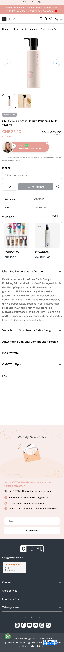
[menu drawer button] (61, 18)
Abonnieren (32, 530)
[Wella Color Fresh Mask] (16, 235)
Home (5, 29)
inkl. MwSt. (8, 136)
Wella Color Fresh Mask (11, 251)
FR (24, 2)
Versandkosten (15, 642)
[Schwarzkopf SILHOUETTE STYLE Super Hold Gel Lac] (47, 235)
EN (39, 2)
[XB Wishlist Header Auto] (51, 19)
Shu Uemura (31, 29)
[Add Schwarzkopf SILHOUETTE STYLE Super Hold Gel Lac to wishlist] (39, 227)
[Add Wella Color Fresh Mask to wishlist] (9, 227)
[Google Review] (14, 567)
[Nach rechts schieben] (56, 62)
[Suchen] (41, 18)
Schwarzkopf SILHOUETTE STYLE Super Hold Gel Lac (42, 251)
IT (32, 2)
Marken (16, 29)
